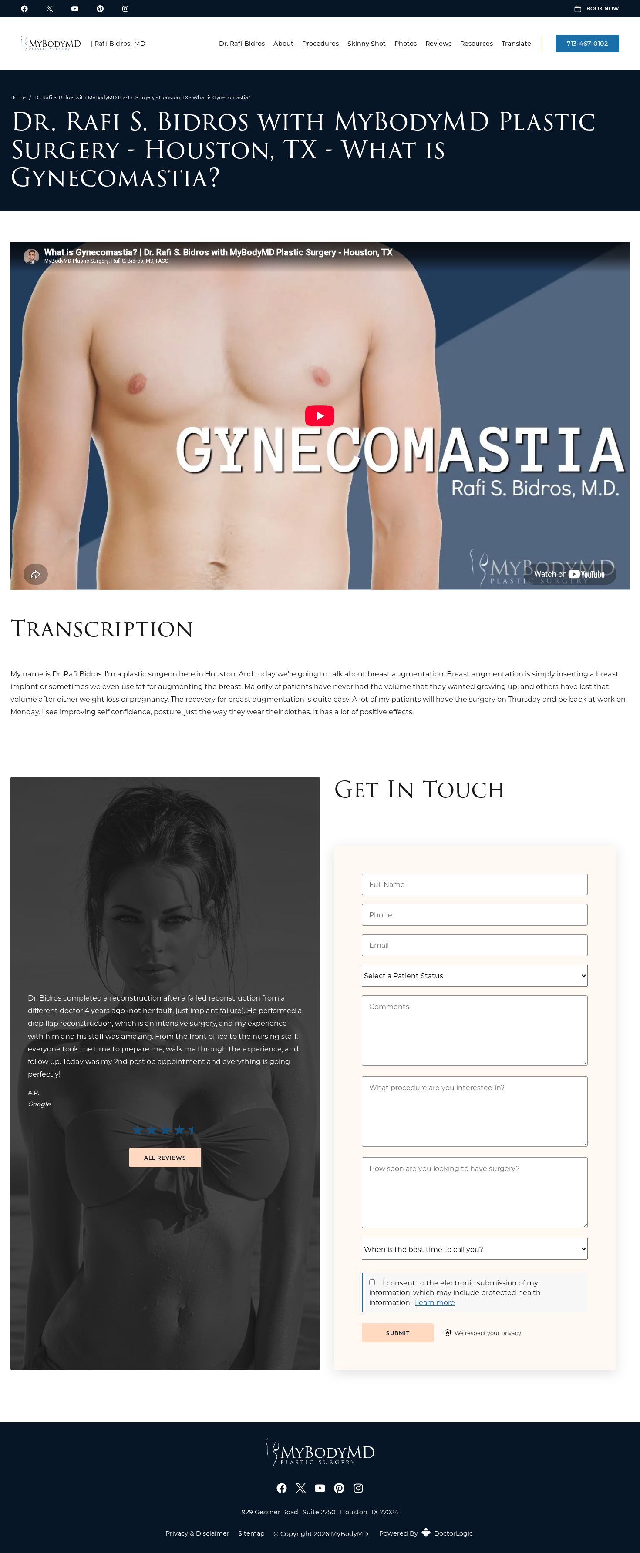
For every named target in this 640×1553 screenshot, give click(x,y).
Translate (516, 43)
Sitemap (251, 1533)
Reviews (438, 43)
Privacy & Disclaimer (197, 1533)
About (283, 43)
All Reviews (165, 1157)
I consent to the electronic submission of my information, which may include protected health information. (455, 1292)
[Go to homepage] (51, 43)
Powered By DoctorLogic (426, 1533)
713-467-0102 (587, 43)
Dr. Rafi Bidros (242, 43)
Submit (398, 1332)
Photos (405, 43)
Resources (476, 43)
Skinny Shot (366, 43)
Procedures (320, 43)
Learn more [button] (435, 1302)
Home (18, 97)
